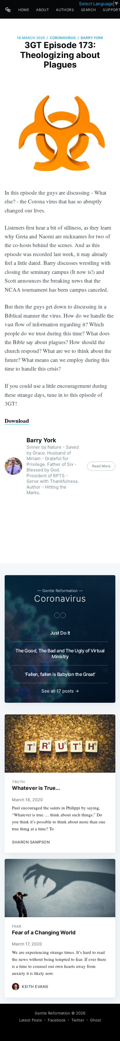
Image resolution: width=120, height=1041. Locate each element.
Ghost (95, 1020)
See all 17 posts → (60, 691)
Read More (101, 466)
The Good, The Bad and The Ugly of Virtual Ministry (60, 653)
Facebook (57, 1020)
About (42, 10)
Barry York (92, 38)
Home (23, 10)
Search (88, 10)
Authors (65, 10)
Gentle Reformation (52, 1013)
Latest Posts (30, 1020)
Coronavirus (63, 38)
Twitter (77, 1020)
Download (17, 420)
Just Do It (60, 633)
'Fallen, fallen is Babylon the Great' (60, 674)
